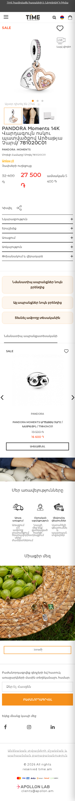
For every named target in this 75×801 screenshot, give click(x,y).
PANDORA (8, 149)
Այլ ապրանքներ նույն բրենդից (37, 302)
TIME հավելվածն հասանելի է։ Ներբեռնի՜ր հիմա (37, 2)
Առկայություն (12, 247)
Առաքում (8, 238)
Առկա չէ (8, 161)
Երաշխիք (9, 228)
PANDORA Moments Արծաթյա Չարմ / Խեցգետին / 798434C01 (38, 424)
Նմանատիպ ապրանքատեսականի (30, 336)
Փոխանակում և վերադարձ (22, 256)
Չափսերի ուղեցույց (17, 166)
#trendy (37, 650)
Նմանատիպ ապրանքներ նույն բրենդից (37, 284)
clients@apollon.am (37, 791)
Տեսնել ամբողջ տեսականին (37, 318)
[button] (32, 101)
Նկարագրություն (14, 219)
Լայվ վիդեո (64, 46)
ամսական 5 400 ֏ (57, 178)
